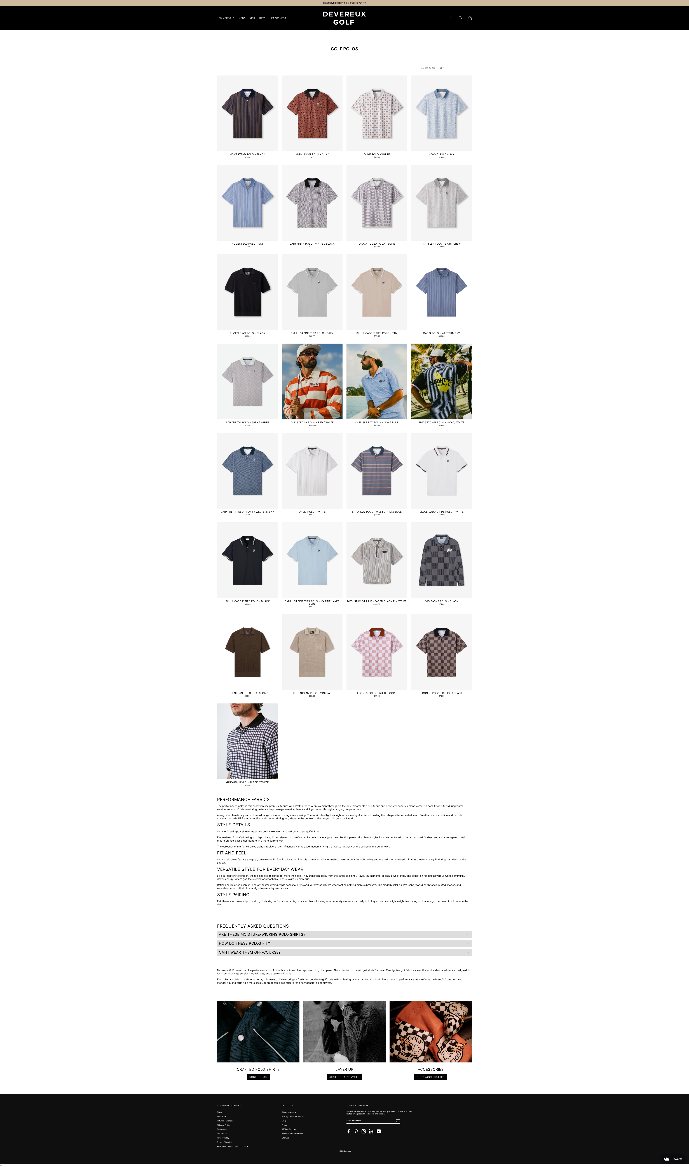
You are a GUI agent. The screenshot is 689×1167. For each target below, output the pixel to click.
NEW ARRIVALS (225, 18)
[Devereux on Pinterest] (356, 1131)
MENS (241, 18)
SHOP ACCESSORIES (430, 1077)
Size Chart (221, 1116)
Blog (284, 1121)
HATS (262, 18)
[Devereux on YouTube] (379, 1131)
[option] (344, 3)
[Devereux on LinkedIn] (371, 1131)
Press (284, 1125)
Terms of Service (224, 1142)
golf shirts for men (237, 875)
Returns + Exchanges (226, 1121)
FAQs (219, 1112)
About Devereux (289, 1112)
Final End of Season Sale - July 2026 (232, 1146)
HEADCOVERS (277, 18)
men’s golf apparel (233, 831)
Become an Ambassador (292, 1133)
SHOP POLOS (258, 1077)
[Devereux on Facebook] (348, 1131)
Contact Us (222, 1133)
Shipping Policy (223, 1125)
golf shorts (265, 901)
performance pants (284, 901)
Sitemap (285, 1138)
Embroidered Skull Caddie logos (236, 837)
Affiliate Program (289, 1129)
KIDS (252, 18)
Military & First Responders (293, 1116)
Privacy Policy (223, 1138)
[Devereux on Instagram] (364, 1131)
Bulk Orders (222, 1129)
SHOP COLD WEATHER (344, 1077)
